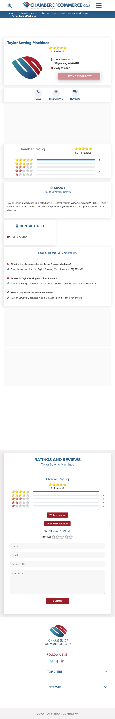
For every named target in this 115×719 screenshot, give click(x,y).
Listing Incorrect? (79, 76)
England (42, 13)
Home (10, 13)
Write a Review (57, 515)
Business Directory (26, 13)
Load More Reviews (57, 523)
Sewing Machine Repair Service (74, 13)
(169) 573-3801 (62, 68)
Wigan (53, 13)
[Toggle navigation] (9, 5)
